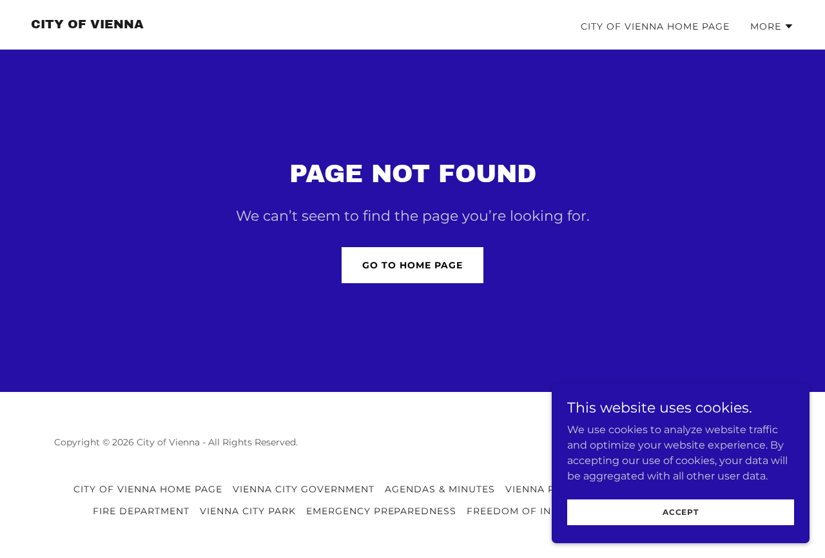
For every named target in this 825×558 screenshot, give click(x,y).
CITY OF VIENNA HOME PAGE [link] (655, 26)
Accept (681, 512)
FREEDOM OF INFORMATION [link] (540, 511)
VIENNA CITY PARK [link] (248, 511)
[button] (772, 26)
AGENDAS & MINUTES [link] (440, 489)
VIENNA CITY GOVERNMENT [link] (303, 489)
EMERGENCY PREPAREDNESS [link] (381, 511)
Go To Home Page (412, 265)
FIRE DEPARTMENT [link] (141, 511)
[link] (87, 25)
